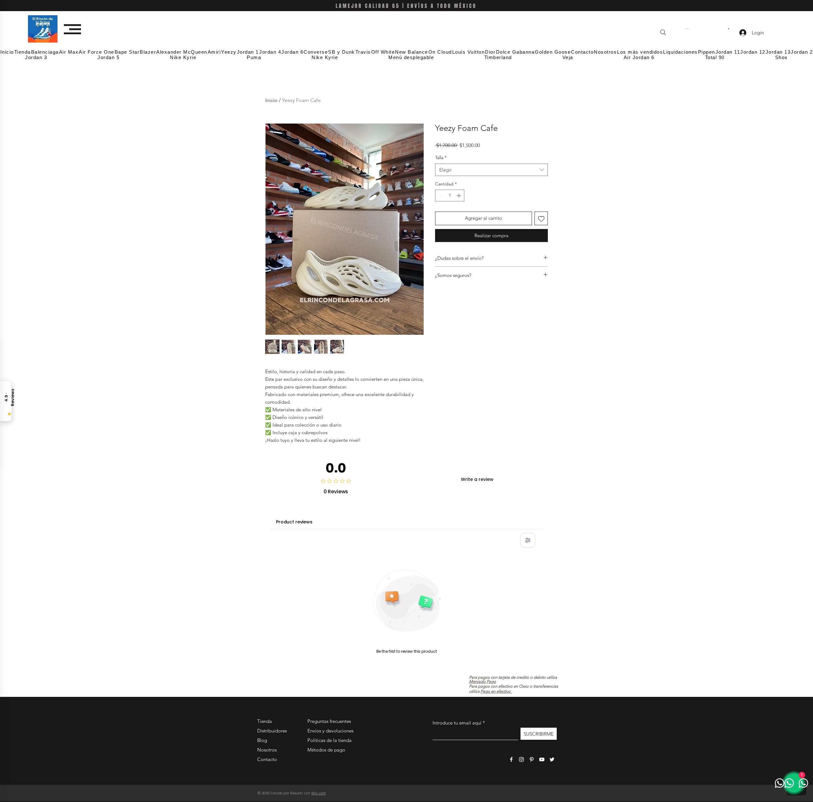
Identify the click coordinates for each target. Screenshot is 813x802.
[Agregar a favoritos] (541, 218)
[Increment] (459, 195)
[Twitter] (552, 759)
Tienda (264, 721)
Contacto (267, 759)
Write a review (477, 479)
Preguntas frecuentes (329, 721)
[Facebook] (511, 759)
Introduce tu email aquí (457, 722)
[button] (72, 29)
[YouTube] (542, 759)
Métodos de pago (326, 750)
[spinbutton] (449, 195)
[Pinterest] (531, 759)
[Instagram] (521, 759)
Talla (441, 157)
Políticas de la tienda (329, 740)
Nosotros (267, 750)
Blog (262, 740)
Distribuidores (272, 731)
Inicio (271, 100)
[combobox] (491, 170)
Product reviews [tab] (294, 522)
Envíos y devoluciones (330, 731)
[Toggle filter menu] (528, 540)
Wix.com (318, 793)
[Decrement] (440, 195)
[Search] (663, 32)
